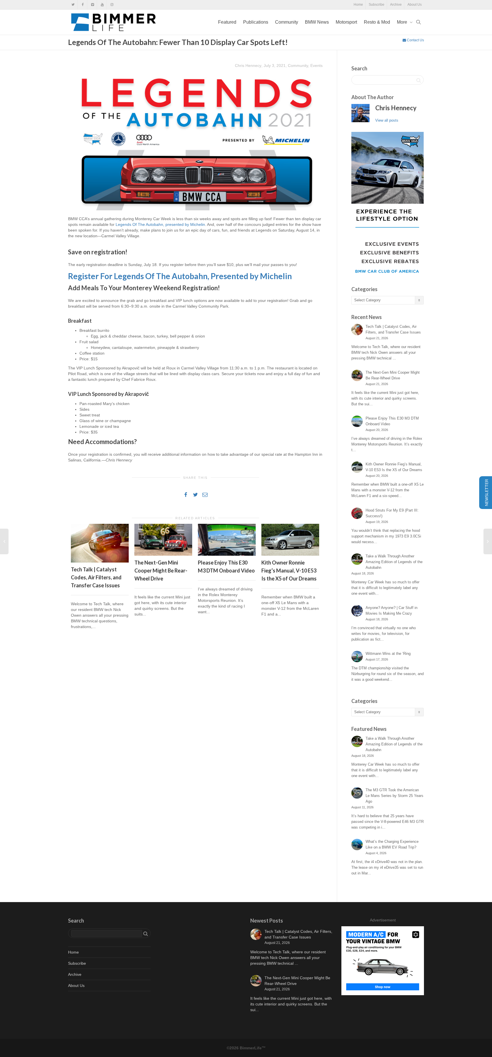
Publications (255, 22)
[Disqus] (195, 715)
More (402, 22)
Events (316, 65)
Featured (227, 22)
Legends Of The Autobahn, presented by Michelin (160, 224)
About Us (414, 5)
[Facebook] (82, 4)
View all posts (386, 120)
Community (286, 22)
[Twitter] (73, 4)
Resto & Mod (377, 22)
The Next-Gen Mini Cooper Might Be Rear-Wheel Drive (160, 570)
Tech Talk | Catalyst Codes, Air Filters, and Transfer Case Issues (96, 577)
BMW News (317, 22)
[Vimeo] (92, 4)
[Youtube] (102, 4)
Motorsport (346, 22)
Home (358, 5)
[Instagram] (111, 4)
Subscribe (376, 5)
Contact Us (415, 40)
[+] (100, 543)
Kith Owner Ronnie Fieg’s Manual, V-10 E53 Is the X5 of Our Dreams (289, 570)
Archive (396, 5)
